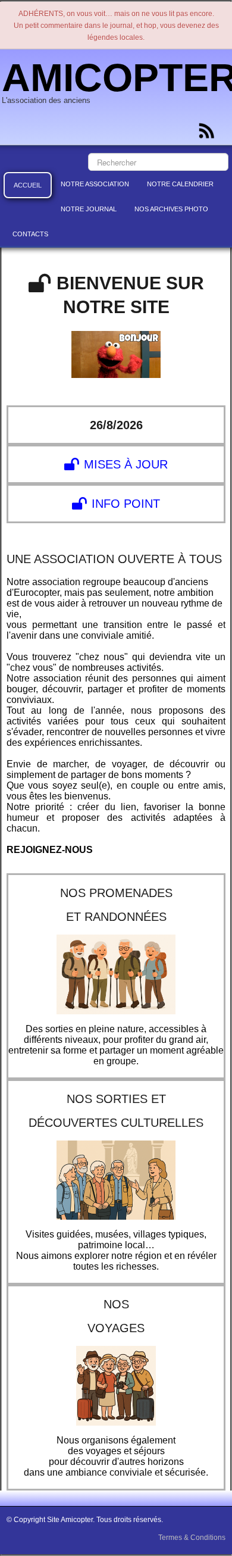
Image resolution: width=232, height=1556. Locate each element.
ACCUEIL (28, 185)
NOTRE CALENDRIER (180, 184)
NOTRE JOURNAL (89, 209)
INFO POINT (126, 503)
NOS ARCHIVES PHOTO (171, 209)
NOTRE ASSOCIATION (95, 184)
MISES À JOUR (126, 464)
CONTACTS (30, 234)
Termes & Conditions (191, 1537)
